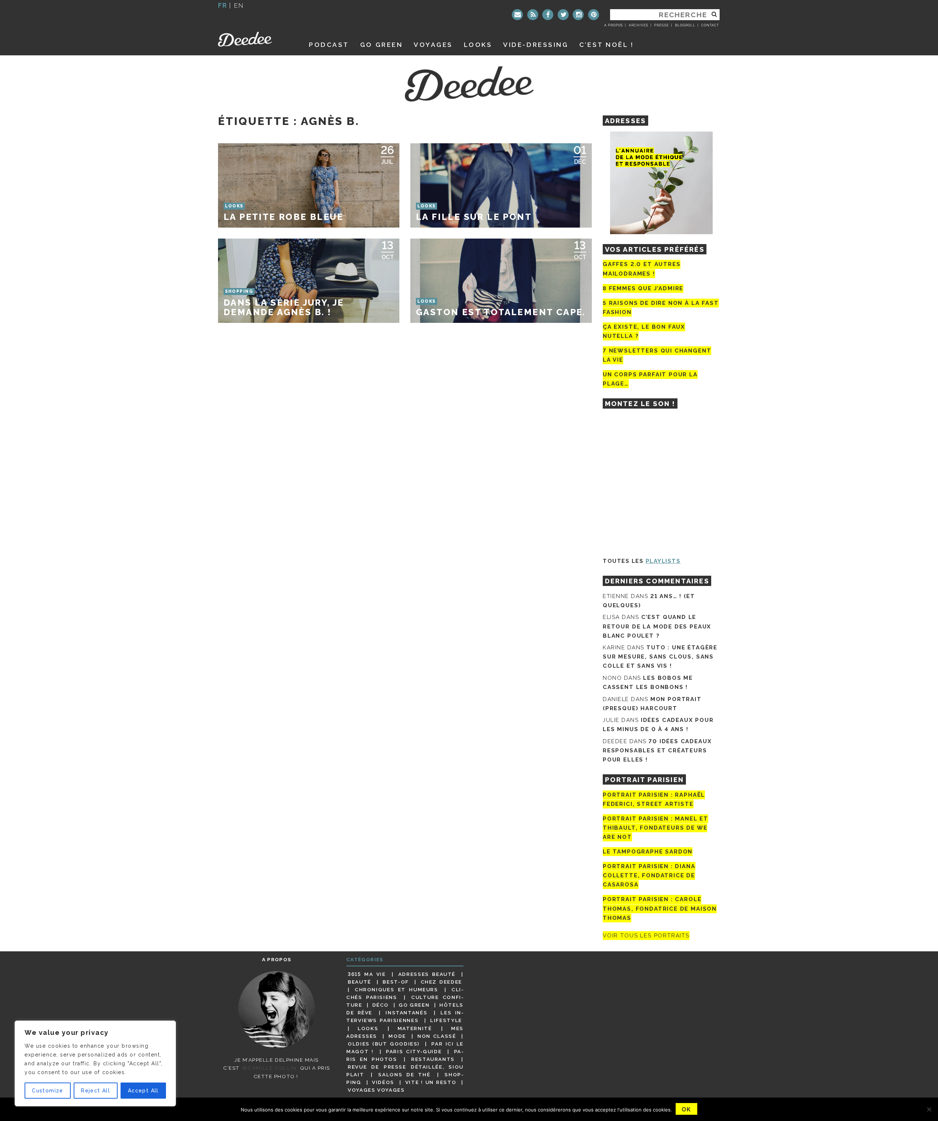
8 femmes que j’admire (643, 288)
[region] (95, 1063)
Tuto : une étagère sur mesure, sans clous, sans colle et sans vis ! (660, 656)
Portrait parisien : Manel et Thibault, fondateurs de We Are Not (655, 827)
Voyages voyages (376, 1090)
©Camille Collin (269, 1068)
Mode (397, 1036)
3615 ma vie (366, 974)
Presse (661, 25)
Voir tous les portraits (646, 935)
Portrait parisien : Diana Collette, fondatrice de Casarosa (649, 875)
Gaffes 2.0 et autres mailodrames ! (641, 269)
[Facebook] (547, 14)
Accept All (143, 1091)
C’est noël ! (606, 44)
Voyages (433, 44)
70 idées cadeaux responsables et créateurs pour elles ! (657, 750)
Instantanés (406, 1012)
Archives (638, 25)
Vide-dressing (535, 44)
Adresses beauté (426, 974)
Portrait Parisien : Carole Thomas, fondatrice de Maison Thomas (660, 908)
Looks (478, 44)
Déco (380, 1005)
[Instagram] (578, 14)
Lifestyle (446, 1020)
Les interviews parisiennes (405, 1016)
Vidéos (383, 1082)
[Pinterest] (593, 14)
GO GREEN (381, 44)
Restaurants (433, 1059)
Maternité (415, 1028)
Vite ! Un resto (431, 1082)
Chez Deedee (441, 982)
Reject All (95, 1091)
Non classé (436, 1036)
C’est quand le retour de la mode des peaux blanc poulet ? (657, 626)
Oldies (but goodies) (384, 1044)
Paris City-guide (414, 1051)
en (239, 5)
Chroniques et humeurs (396, 989)
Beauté (359, 982)
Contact (710, 25)
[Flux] (532, 14)
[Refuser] (929, 1109)
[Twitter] (563, 14)
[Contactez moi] (517, 14)
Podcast (329, 44)
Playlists (663, 561)
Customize (47, 1091)
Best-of (396, 982)
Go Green (414, 1005)
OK (686, 1109)
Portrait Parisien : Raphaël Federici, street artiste (654, 799)
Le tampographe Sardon (648, 851)
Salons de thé (404, 1074)
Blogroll (685, 25)
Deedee (255, 39)
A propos (613, 25)
